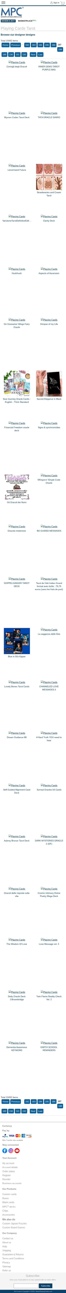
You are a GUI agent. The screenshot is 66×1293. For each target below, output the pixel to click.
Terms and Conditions (13, 1258)
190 (11, 54)
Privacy (6, 1262)
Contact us (7, 1238)
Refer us (6, 1270)
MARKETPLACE (27, 21)
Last (40, 54)
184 (40, 45)
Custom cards (9, 1194)
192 (24, 54)
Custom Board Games (13, 1227)
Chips (5, 1210)
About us (6, 1242)
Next (33, 54)
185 (47, 45)
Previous (15, 45)
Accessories (8, 1214)
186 (53, 45)
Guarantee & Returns (13, 1254)
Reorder (6, 1179)
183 (34, 45)
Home (5, 45)
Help (4, 1246)
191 (17, 54)
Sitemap (6, 1266)
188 (60, 49)
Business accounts (11, 1183)
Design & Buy (8, 21)
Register (6, 1175)
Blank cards (8, 1202)
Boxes (5, 1198)
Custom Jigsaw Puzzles (14, 1223)
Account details (10, 1167)
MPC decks (9, 1206)
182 (27, 45)
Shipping (6, 1250)
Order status (8, 1171)
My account (8, 1163)
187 (59, 44)
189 (4, 54)
